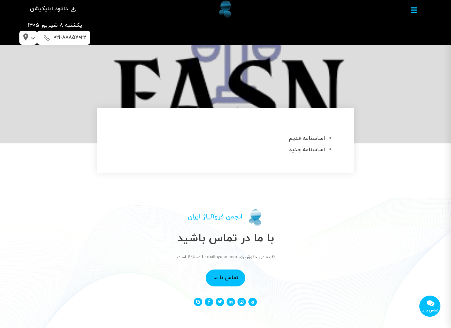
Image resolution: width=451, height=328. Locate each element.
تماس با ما (225, 277)
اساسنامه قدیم (307, 138)
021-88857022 (70, 37)
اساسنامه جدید (307, 150)
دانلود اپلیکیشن (50, 9)
